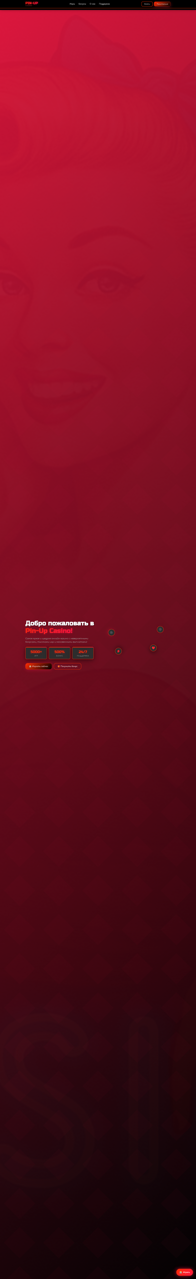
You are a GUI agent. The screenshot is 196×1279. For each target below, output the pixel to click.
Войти (147, 4)
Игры (72, 4)
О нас (92, 4)
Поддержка (104, 4)
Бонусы (82, 4)
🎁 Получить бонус (67, 666)
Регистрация (162, 4)
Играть (186, 1272)
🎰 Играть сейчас (38, 666)
